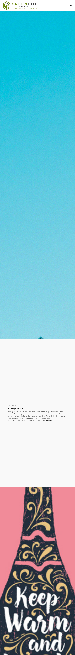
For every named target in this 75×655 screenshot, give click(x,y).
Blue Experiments (15, 408)
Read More (49, 420)
